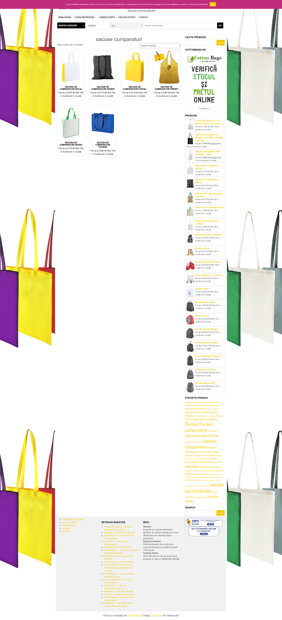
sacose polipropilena (201, 497)
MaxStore (156, 615)
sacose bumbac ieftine (215, 470)
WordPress (134, 615)
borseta (188, 402)
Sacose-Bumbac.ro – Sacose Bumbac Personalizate (117, 528)
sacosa (190, 435)
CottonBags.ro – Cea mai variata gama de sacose (119, 575)
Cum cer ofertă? (127, 17)
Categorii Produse (84, 17)
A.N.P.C (65, 531)
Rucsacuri (212, 430)
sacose (191, 466)
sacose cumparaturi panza (200, 477)
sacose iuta (205, 480)
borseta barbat (212, 402)
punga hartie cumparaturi (204, 419)
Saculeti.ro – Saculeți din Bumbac (119, 532)
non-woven (199, 416)
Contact (143, 17)
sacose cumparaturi (195, 473)
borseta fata (190, 405)
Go (220, 25)
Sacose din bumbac (193, 480)
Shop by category (67, 25)
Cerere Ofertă (107, 17)
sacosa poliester (218, 462)
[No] (278, 4)
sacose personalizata (202, 486)
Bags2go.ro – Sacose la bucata (118, 591)
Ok (213, 4)
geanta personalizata (197, 412)
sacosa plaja (205, 461)
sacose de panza (216, 477)
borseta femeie (204, 405)
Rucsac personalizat (199, 427)
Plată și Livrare (69, 525)
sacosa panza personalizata (200, 459)
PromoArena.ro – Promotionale (118, 561)
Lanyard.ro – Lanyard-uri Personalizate (115, 543)
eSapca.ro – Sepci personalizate (119, 594)
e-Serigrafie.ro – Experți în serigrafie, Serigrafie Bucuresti (121, 551)
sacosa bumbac (208, 435)
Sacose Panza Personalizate (117, 547)
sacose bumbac (206, 466)
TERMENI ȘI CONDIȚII (73, 519)
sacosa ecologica (193, 455)
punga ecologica (210, 416)
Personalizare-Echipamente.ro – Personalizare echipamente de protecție (119, 567)
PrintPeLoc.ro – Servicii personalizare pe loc (115, 587)
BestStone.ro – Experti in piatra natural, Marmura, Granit (118, 604)
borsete (202, 408)
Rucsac (192, 424)
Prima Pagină (64, 17)
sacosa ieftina (209, 455)
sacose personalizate (204, 487)
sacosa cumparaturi (201, 444)
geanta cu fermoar (212, 409)
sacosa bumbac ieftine (194, 441)
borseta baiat (199, 402)
